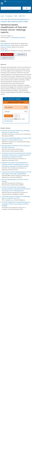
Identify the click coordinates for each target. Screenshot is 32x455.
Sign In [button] (22, 102)
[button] (30, 11)
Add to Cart (8, 116)
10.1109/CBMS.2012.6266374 (17, 37)
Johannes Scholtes (6, 47)
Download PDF (8, 54)
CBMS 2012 (22, 16)
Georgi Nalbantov (6, 50)
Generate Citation (7, 58)
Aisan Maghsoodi (5, 43)
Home (2, 16)
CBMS (15, 16)
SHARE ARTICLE (21, 54)
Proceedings (8, 16)
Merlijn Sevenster (5, 45)
